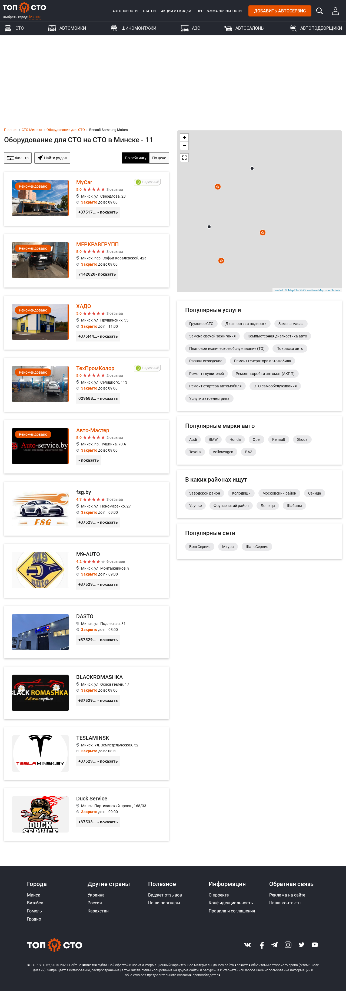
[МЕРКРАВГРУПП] (86, 261)
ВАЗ (248, 452)
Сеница (314, 493)
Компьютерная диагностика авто (277, 336)
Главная (10, 130)
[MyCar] (86, 199)
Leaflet (278, 290)
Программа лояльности (219, 11)
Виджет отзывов (165, 895)
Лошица (268, 505)
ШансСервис (257, 546)
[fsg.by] (86, 509)
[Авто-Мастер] (86, 447)
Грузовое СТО (201, 324)
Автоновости (125, 11)
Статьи (149, 11)
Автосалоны (250, 28)
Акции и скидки (176, 11)
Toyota (195, 452)
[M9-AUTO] (86, 571)
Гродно (34, 919)
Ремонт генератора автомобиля (262, 361)
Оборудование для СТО (65, 130)
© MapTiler (292, 290)
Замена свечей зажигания (212, 336)
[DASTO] (86, 632)
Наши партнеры (164, 902)
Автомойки (72, 28)
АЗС (196, 28)
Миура (228, 546)
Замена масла (291, 324)
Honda (235, 439)
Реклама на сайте (287, 895)
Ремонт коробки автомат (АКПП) (265, 373)
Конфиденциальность (231, 902)
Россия (95, 902)
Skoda (302, 439)
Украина (96, 895)
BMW (213, 439)
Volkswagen (223, 452)
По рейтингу (136, 158)
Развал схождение (205, 361)
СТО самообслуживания (275, 386)
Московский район (279, 493)
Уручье (195, 505)
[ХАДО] (86, 323)
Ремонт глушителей (206, 373)
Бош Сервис (199, 546)
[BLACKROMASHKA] (86, 693)
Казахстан (98, 911)
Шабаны (294, 505)
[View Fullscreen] (184, 158)
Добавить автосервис (280, 10)
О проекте (219, 895)
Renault (278, 439)
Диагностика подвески (246, 324)
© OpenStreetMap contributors (320, 290)
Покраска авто (290, 348)
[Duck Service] (86, 814)
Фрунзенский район (231, 505)
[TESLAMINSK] (86, 753)
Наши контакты (285, 902)
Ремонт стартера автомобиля (215, 386)
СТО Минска (32, 130)
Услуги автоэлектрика (209, 398)
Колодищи (241, 493)
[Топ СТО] (24, 7)
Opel (256, 439)
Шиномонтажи (138, 28)
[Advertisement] (173, 75)
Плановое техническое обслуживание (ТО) (227, 348)
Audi (193, 439)
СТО (19, 28)
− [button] (184, 145)
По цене (159, 158)
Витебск (35, 902)
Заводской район (204, 493)
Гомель (34, 911)
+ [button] (184, 137)
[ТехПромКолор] (86, 385)
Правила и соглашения (232, 911)
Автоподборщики (321, 28)
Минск (35, 17)
